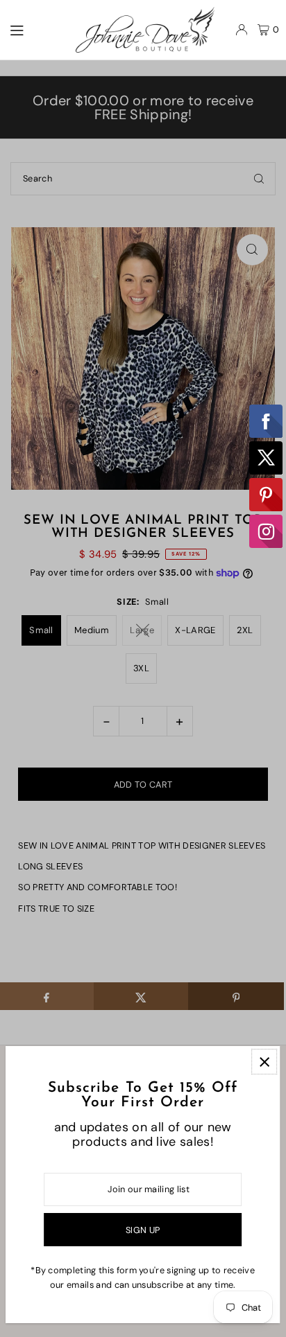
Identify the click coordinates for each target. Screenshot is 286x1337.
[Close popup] (264, 1062)
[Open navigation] (35, 29)
